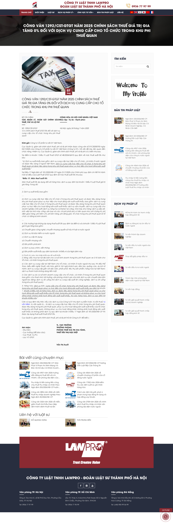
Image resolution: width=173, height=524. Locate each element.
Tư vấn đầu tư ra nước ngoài (137, 267)
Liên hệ (120, 12)
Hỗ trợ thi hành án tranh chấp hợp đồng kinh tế (137, 213)
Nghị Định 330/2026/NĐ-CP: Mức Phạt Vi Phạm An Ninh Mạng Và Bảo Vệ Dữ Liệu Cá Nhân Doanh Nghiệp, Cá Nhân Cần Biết (45, 366)
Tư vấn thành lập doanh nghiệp (135, 235)
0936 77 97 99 (141, 6)
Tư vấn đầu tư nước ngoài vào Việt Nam (137, 246)
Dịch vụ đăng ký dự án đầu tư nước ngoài (137, 224)
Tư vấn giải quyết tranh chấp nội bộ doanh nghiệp (137, 301)
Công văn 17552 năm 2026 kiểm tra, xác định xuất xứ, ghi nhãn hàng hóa (90, 384)
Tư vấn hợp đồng (132, 289)
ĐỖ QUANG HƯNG (39, 420)
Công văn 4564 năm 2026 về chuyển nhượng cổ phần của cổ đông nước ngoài (91, 375)
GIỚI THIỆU (39, 12)
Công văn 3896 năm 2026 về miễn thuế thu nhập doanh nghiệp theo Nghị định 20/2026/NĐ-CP (45, 394)
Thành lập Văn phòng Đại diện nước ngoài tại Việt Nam (137, 279)
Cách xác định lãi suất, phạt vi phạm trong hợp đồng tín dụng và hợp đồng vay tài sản (91, 394)
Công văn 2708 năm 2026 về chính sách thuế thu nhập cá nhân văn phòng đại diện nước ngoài (91, 404)
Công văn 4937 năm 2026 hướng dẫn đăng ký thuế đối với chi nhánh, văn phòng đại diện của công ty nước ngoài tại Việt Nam (45, 376)
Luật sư (51, 12)
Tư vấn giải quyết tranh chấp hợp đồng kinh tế (137, 312)
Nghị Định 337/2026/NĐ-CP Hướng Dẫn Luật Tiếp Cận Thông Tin (91, 364)
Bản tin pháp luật (105, 12)
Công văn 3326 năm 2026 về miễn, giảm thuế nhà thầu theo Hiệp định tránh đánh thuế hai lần (45, 404)
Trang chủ (26, 12)
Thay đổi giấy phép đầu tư (136, 256)
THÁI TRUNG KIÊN (84, 420)
